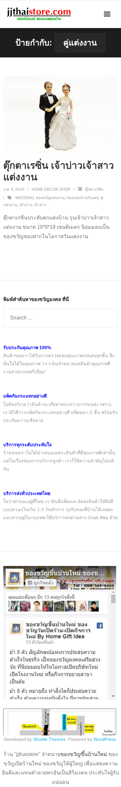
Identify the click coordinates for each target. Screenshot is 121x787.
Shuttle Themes (49, 739)
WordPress (105, 739)
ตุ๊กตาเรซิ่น (94, 189)
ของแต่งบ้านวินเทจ (82, 198)
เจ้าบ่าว (25, 205)
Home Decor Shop (51, 189)
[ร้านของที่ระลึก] (59, 698)
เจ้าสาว (40, 205)
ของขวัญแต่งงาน (50, 198)
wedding (24, 198)
